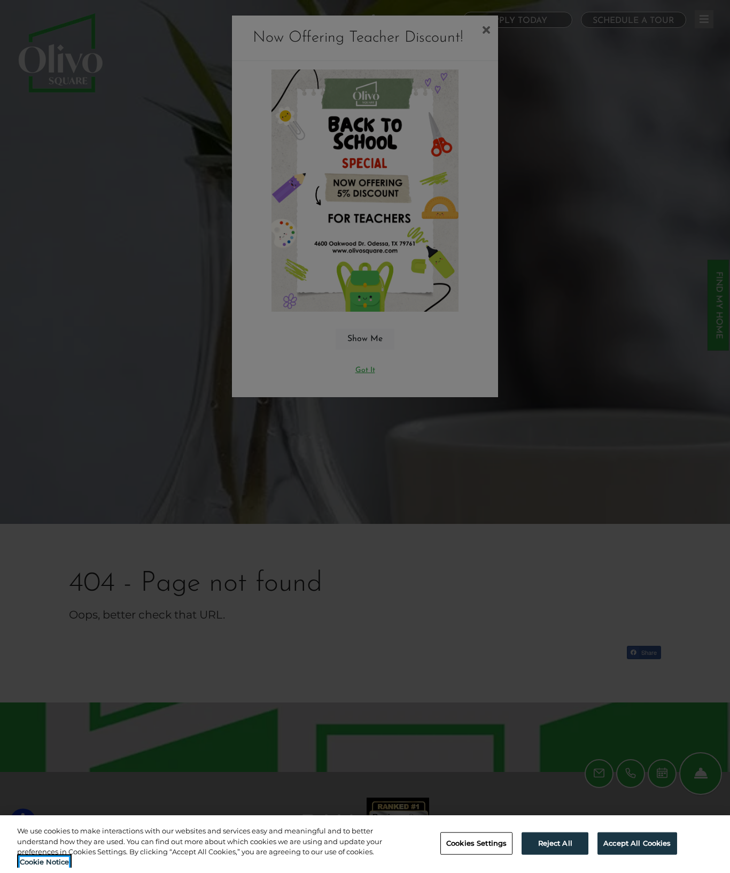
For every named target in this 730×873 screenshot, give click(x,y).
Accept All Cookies (637, 843)
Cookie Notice (44, 861)
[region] (365, 844)
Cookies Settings (476, 843)
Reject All (555, 843)
